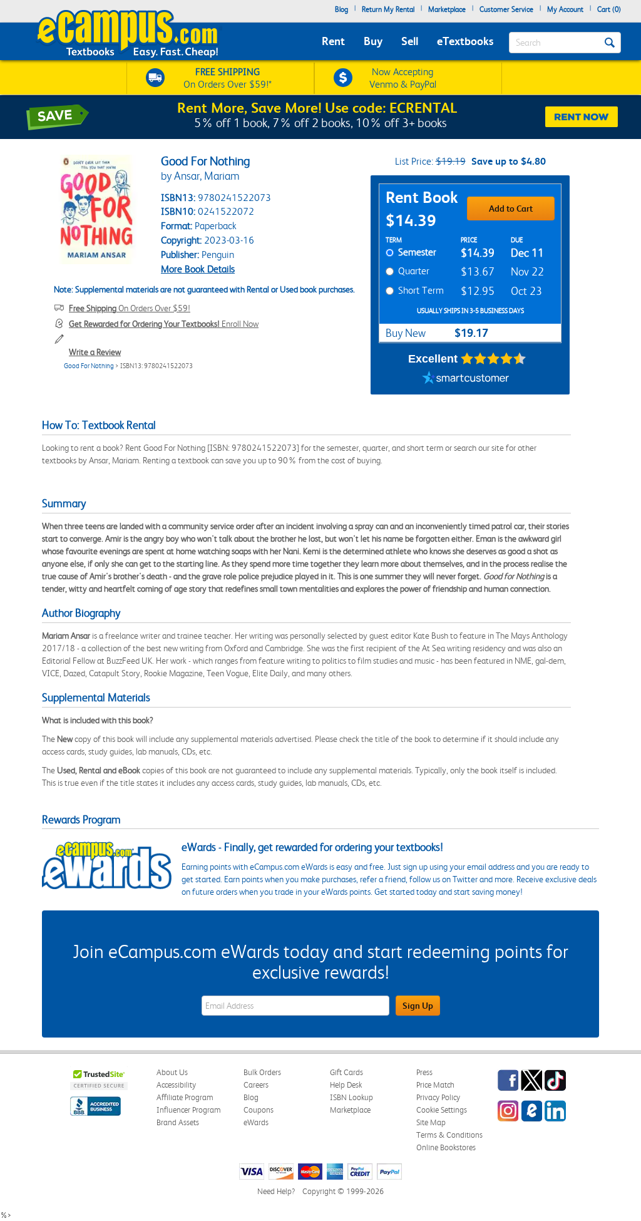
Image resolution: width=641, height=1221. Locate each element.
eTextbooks (465, 41)
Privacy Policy (438, 1097)
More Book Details (198, 269)
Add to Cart (511, 209)
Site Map (431, 1122)
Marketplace (447, 9)
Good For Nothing (89, 366)
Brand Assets (177, 1122)
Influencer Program (188, 1110)
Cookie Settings (441, 1110)
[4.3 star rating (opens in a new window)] (493, 359)
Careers (256, 1085)
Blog (341, 9)
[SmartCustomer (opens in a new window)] (466, 378)
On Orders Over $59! (129, 308)
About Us (172, 1072)
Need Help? (276, 1191)
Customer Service (506, 9)
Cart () (609, 9)
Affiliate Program (184, 1097)
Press (424, 1072)
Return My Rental (388, 9)
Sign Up (418, 1006)
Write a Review (95, 352)
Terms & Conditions (449, 1135)
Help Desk (346, 1085)
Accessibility (176, 1085)
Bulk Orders (262, 1072)
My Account (565, 9)
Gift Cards (346, 1072)
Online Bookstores (446, 1147)
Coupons (259, 1110)
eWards (256, 1122)
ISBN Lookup (351, 1097)
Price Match (435, 1085)
